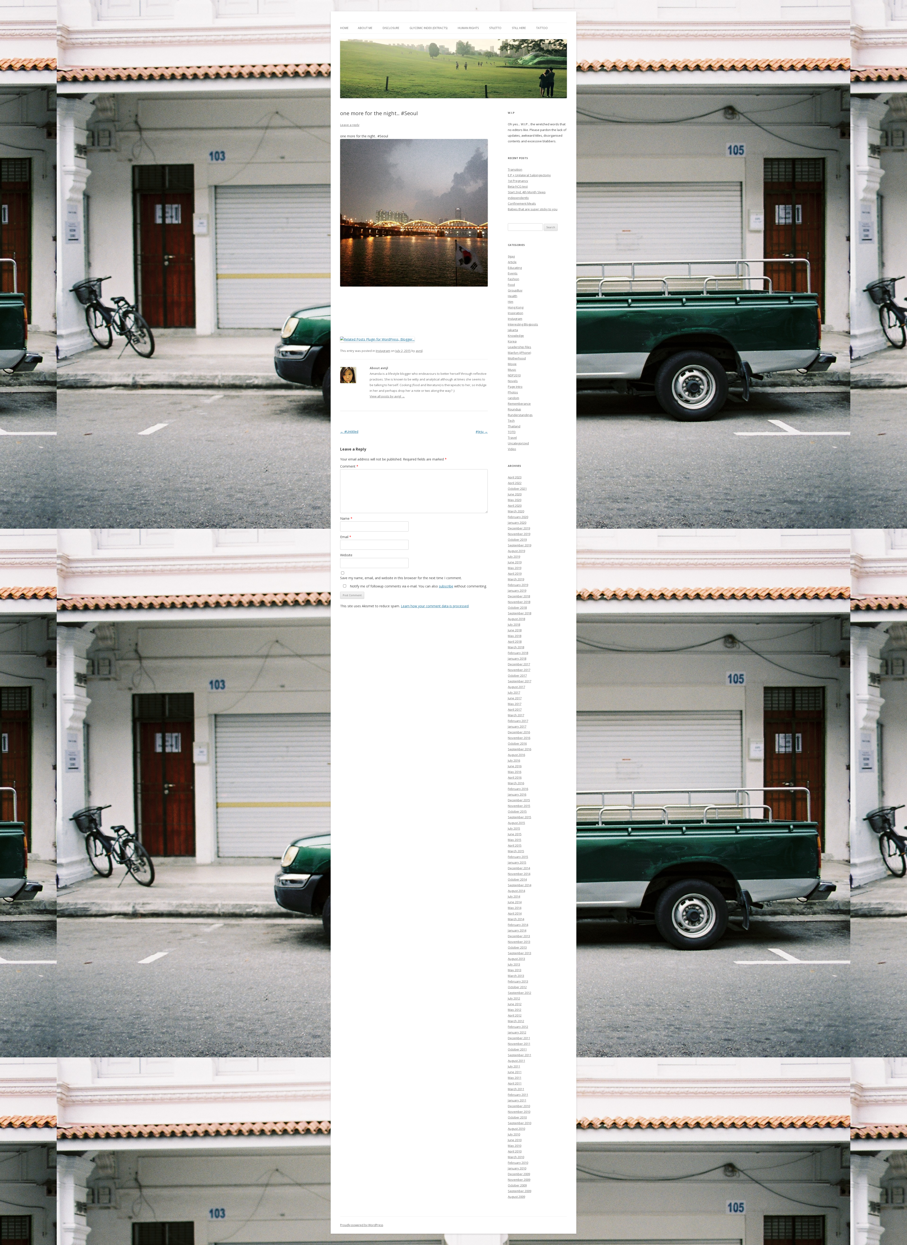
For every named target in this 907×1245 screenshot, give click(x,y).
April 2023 (515, 477)
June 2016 (515, 766)
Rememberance (519, 403)
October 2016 (517, 743)
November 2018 (519, 602)
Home (344, 28)
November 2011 (519, 1044)
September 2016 (519, 749)
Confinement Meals (522, 203)
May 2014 (514, 908)
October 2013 (517, 947)
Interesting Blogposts (523, 324)
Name (346, 518)
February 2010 (518, 1163)
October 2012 (517, 987)
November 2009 (519, 1179)
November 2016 (519, 738)
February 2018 (518, 653)
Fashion (513, 279)
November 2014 (519, 874)
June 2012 (515, 1004)
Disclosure (391, 28)
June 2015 (515, 834)
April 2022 (515, 483)
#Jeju (482, 431)
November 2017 (519, 670)
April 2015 (515, 845)
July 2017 (514, 692)
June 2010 (515, 1140)
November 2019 (519, 534)
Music (512, 369)
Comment (349, 466)
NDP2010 (514, 375)
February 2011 (518, 1095)
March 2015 (516, 851)
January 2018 (517, 658)
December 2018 (519, 596)
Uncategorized (518, 443)
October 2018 (517, 607)
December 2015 (519, 800)
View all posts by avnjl (387, 396)
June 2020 (515, 494)
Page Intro (515, 386)
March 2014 (516, 919)
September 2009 (519, 1191)
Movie (512, 364)
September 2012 (519, 993)
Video (512, 449)
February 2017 (518, 721)
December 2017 (519, 664)
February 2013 (518, 981)
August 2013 (516, 959)
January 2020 (517, 522)
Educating (515, 268)
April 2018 (515, 641)
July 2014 (514, 896)
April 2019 (515, 573)
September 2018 (519, 613)
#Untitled (349, 431)
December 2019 (519, 528)
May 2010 (514, 1146)
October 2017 (517, 675)
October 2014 (517, 879)
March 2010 (516, 1157)
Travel (512, 437)
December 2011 (519, 1038)
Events (513, 273)
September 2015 (519, 817)
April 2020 (515, 505)
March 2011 (516, 1089)
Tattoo (542, 28)
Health (512, 296)
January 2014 (517, 930)
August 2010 (516, 1129)
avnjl (419, 351)
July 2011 (514, 1066)
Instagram (383, 351)
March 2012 (516, 1021)
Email (345, 537)
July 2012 (514, 998)
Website (346, 555)
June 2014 (515, 902)
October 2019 (517, 539)
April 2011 (515, 1083)
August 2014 (516, 891)
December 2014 (519, 868)
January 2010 (517, 1168)
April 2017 (515, 709)
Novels (513, 381)
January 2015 (517, 862)
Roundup (514, 409)
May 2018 (514, 636)
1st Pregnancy (518, 181)
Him (510, 302)
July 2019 (514, 556)
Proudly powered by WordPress (361, 1225)
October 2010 (517, 1117)
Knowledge (516, 335)
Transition (515, 169)
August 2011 (516, 1061)
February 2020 (518, 517)
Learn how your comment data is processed (435, 606)
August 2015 (516, 823)
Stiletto (495, 28)
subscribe (446, 586)
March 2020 (516, 511)
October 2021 (517, 488)
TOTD (512, 432)
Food (511, 285)
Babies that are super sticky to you (532, 209)
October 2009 (517, 1185)
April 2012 (515, 1015)
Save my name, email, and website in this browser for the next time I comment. (401, 578)
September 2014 (519, 885)
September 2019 (519, 545)
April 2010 (515, 1151)
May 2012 (514, 1010)
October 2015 (517, 811)
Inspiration (515, 313)
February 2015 (518, 857)
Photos (513, 392)
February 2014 (518, 925)
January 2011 (517, 1100)
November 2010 (519, 1112)
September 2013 (519, 953)
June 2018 (515, 630)
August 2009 (516, 1196)
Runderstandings (520, 415)
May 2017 (514, 704)
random (513, 398)
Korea (512, 341)
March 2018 (516, 647)
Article (512, 262)
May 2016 (514, 772)
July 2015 (514, 828)
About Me (365, 28)
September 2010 (519, 1123)
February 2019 (518, 585)
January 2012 (517, 1032)
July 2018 (514, 624)
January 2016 (517, 794)
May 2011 (514, 1078)
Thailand (514, 426)
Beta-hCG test (518, 186)
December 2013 (519, 936)
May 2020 (514, 500)
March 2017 (516, 715)
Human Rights (468, 28)
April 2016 (515, 777)
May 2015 (514, 840)
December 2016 (519, 732)
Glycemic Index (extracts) (428, 28)
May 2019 (514, 568)
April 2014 (515, 913)
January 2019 (517, 590)
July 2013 (514, 964)
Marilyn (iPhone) (519, 352)
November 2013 (519, 942)
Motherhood (517, 358)
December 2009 (519, 1174)
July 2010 (514, 1134)
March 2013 (516, 976)
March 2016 (516, 783)
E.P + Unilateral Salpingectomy (529, 175)
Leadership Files (519, 347)
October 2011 (517, 1049)
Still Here (519, 28)
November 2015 (519, 806)
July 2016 (514, 760)
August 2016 (516, 755)
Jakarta (513, 330)
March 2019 (516, 579)
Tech (511, 420)
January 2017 (517, 726)
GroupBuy (515, 290)
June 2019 (515, 562)
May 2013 (514, 970)
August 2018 (516, 619)
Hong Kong (515, 307)
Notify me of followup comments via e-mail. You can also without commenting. (418, 586)
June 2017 (515, 698)
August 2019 (516, 551)
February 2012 (518, 1027)
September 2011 (519, 1055)
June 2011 (515, 1072)
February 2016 (518, 789)
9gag (511, 256)
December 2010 (519, 1106)
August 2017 (516, 687)
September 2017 (519, 681)
